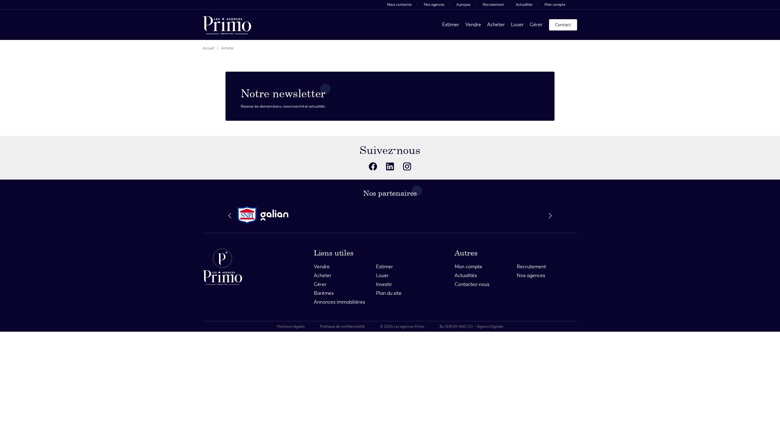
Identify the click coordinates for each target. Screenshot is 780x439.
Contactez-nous (472, 284)
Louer (517, 24)
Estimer (450, 24)
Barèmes (324, 293)
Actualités (524, 4)
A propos (463, 4)
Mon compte (554, 4)
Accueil (208, 48)
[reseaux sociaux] (372, 166)
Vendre (473, 24)
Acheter (496, 24)
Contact (563, 24)
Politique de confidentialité (342, 326)
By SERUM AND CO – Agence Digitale (471, 326)
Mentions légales (291, 326)
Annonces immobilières (339, 302)
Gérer (536, 24)
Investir (384, 284)
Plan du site (389, 293)
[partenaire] (247, 215)
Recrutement (493, 4)
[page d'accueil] (227, 24)
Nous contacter (399, 4)
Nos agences (434, 4)
